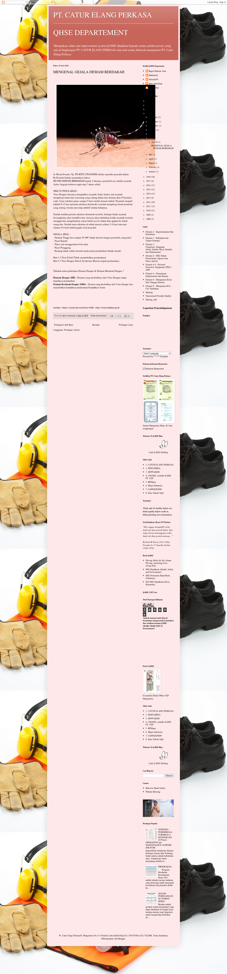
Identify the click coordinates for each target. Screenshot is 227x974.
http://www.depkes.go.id (107, 308)
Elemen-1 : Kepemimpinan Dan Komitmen (159, 233)
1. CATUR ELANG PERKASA (160, 464)
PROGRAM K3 (165, 866)
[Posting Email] (111, 315)
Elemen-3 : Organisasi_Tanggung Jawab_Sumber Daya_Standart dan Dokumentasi (159, 248)
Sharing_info (151, 299)
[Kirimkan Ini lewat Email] (116, 316)
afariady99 (153, 79)
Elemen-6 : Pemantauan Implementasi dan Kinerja (157, 275)
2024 (148, 100)
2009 (148, 214)
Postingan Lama (126, 324)
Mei (151, 154)
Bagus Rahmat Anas (157, 71)
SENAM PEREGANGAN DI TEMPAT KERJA (165, 897)
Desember (153, 117)
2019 (148, 113)
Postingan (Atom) (72, 329)
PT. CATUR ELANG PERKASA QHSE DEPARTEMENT (102, 23)
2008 (148, 218)
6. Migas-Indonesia (154, 485)
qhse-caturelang (155, 83)
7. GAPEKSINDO (154, 489)
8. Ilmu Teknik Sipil (155, 492)
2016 (148, 185)
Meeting (149, 292)
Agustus (152, 129)
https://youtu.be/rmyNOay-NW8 (77, 308)
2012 (148, 202)
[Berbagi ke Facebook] (125, 316)
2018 (148, 176)
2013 (148, 197)
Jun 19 (154, 142)
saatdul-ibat (154, 87)
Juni (151, 138)
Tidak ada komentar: (98, 315)
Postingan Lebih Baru (63, 324)
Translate (164, 356)
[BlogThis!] (119, 316)
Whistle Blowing (153, 791)
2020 (148, 109)
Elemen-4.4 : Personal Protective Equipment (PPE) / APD (159, 267)
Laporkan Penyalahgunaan (157, 308)
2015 (148, 189)
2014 (148, 193)
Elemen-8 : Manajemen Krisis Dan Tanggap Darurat (159, 281)
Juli (151, 134)
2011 (148, 206)
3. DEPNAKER (153, 471)
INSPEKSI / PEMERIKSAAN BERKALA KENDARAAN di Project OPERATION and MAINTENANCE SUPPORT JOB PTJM (159, 838)
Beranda (95, 324)
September (154, 125)
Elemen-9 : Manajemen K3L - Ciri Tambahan (159, 287)
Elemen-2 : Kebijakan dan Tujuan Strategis (157, 239)
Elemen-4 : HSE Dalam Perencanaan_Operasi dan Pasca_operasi (157, 258)
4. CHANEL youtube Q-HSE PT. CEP (158, 477)
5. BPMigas (151, 481)
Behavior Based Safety (155, 788)
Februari (153, 167)
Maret (152, 163)
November (154, 121)
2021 (148, 105)
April (151, 158)
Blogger (121, 938)
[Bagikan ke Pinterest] (128, 316)
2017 (148, 180)
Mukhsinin (153, 75)
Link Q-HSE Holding (158, 452)
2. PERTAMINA (153, 468)
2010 (148, 210)
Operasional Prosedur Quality (158, 295)
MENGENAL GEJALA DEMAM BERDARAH (88, 71)
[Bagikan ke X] (122, 316)
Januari (152, 171)
